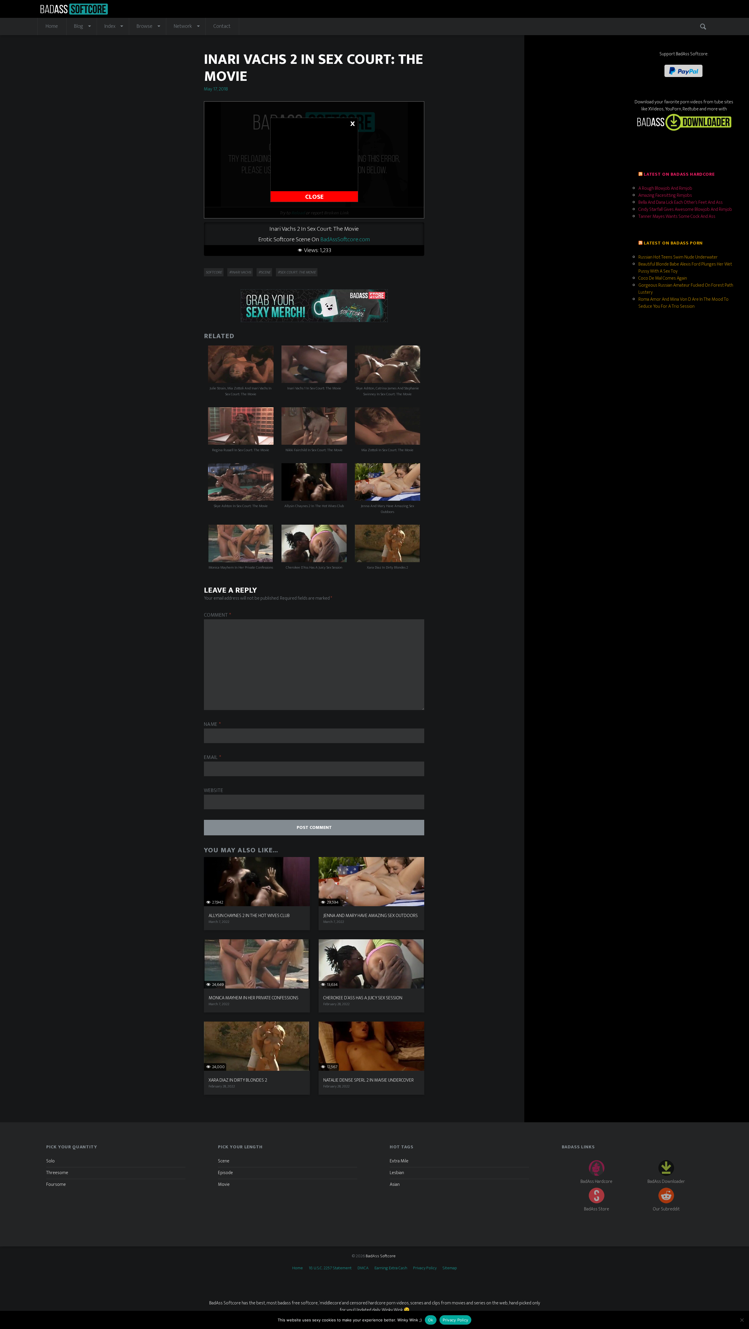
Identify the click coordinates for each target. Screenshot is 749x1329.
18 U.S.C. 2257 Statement (330, 1268)
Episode (225, 1173)
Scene (223, 1161)
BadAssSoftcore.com (345, 239)
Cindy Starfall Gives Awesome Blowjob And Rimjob (685, 209)
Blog (78, 26)
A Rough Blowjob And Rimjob (665, 188)
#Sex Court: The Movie (297, 272)
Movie (224, 1184)
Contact (222, 26)
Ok (430, 1320)
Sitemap (449, 1268)
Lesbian (397, 1173)
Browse (144, 26)
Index (109, 26)
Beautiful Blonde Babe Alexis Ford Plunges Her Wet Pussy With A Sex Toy (685, 267)
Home (52, 26)
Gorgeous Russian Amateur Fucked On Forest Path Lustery (685, 288)
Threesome (57, 1173)
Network (183, 26)
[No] (742, 1320)
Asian (395, 1184)
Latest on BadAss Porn (673, 243)
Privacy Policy (425, 1268)
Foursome (56, 1184)
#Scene (264, 272)
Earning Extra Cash (390, 1268)
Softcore (214, 272)
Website (213, 791)
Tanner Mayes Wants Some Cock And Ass (676, 216)
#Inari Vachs (240, 272)
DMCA (363, 1268)
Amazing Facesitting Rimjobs (665, 195)
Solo (50, 1161)
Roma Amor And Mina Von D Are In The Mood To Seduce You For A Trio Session (683, 302)
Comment (217, 615)
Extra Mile (399, 1161)
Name (212, 724)
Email (212, 758)
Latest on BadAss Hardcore (679, 174)
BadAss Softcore (381, 1256)
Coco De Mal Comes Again (662, 278)
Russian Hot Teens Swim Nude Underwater (678, 257)
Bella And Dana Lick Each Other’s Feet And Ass (680, 202)
